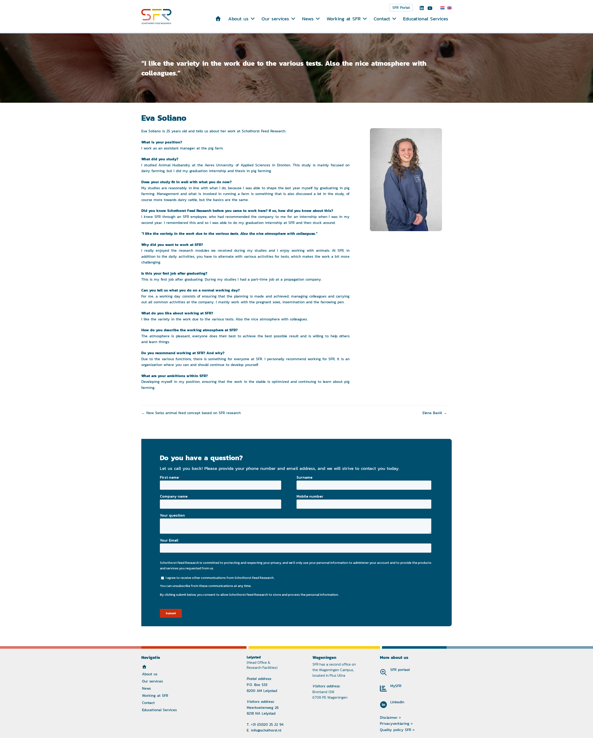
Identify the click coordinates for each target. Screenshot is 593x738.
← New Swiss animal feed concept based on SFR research (191, 413)
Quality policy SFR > (397, 729)
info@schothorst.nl (266, 730)
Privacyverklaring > (396, 723)
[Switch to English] (449, 7)
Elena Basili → (435, 413)
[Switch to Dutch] (442, 7)
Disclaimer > (390, 717)
